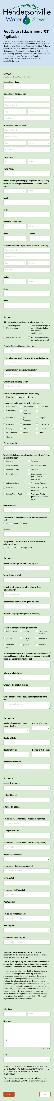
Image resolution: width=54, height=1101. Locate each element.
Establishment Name (11, 82)
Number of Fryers (10, 750)
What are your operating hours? (15, 381)
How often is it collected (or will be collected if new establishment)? (22, 588)
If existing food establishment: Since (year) (19, 346)
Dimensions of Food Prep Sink (14, 937)
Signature (7, 1021)
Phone (5, 209)
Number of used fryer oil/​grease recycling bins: (20, 563)
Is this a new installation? (13, 673)
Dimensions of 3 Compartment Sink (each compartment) (25, 818)
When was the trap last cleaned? (15, 685)
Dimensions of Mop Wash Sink (14, 913)
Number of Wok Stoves (41, 750)
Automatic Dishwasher (12, 783)
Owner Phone (8, 169)
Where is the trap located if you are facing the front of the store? (25, 698)
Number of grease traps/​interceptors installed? (21, 601)
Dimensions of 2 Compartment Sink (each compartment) (24, 842)
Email (5, 198)
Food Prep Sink (9, 925)
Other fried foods (9, 505)
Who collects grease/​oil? (12, 575)
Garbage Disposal (9, 795)
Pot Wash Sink (8, 878)
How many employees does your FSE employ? (20, 370)
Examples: (7, 529)
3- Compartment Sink (11, 807)
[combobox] (39, 111)
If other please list (10, 443)
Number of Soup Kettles (12, 761)
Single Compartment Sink (13, 854)
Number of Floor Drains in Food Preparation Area (15, 724)
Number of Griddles (39, 723)
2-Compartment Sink (11, 830)
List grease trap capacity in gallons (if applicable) (22, 613)
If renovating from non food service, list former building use (25, 358)
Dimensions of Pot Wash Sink (14, 890)
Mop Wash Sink (9, 902)
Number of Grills (9, 738)
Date (5, 1054)
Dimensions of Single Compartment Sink (18, 866)
